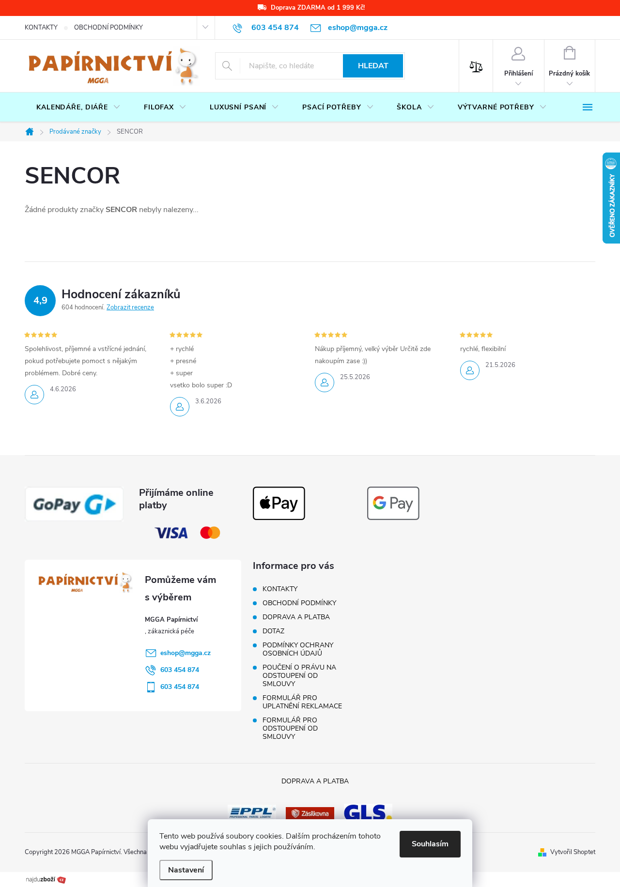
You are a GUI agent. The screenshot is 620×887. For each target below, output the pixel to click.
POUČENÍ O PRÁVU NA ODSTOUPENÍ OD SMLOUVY (299, 675)
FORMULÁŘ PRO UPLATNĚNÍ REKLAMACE (302, 702)
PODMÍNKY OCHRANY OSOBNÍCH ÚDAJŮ (298, 649)
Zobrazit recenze (130, 307)
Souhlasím (430, 844)
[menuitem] (78, 107)
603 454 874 (179, 669)
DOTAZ (273, 631)
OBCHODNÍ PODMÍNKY (108, 27)
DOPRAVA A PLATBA (296, 617)
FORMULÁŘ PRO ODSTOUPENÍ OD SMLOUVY (290, 728)
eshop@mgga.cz (185, 653)
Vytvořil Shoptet (572, 852)
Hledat (373, 66)
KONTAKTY (41, 27)
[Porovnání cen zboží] (46, 878)
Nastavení (186, 870)
